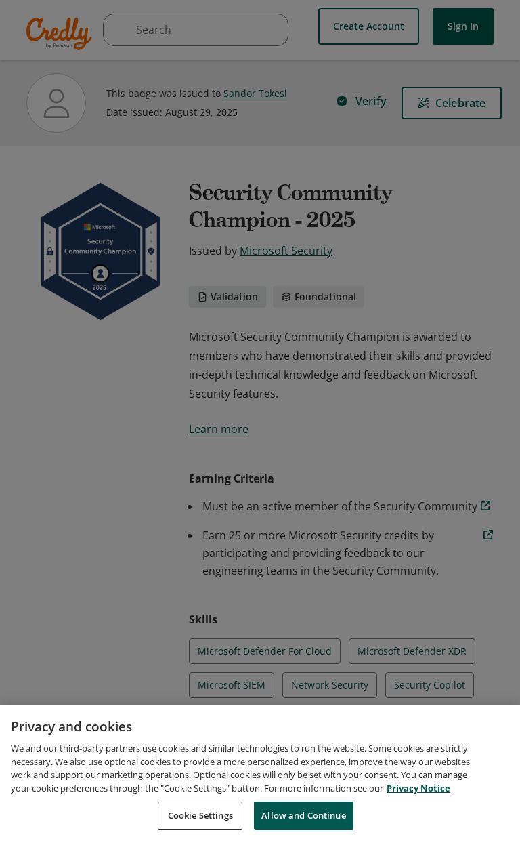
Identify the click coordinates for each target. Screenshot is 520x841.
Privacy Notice (418, 788)
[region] (260, 773)
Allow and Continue (303, 815)
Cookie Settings (200, 815)
